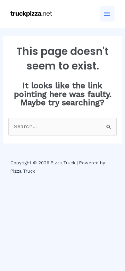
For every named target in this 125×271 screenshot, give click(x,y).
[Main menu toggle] (107, 13)
